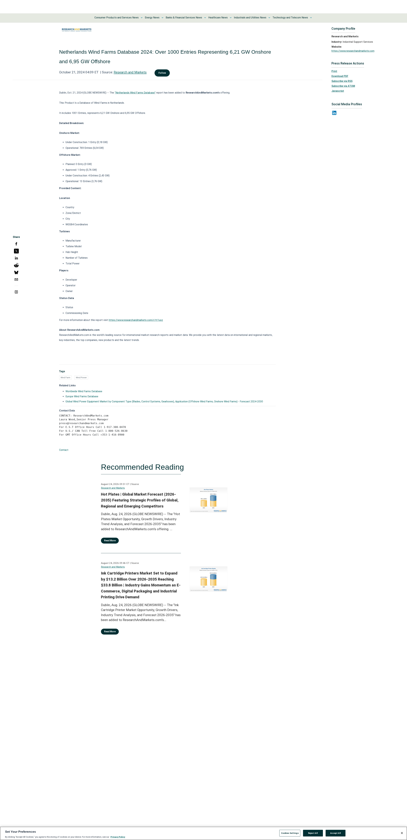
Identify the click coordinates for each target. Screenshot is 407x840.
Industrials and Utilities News (250, 17)
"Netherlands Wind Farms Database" (135, 92)
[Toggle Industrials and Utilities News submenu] (269, 17)
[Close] (401, 833)
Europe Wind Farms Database (82, 396)
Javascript (337, 90)
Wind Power (81, 377)
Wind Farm (65, 377)
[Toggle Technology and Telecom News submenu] (311, 17)
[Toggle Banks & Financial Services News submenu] (205, 17)
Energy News (152, 17)
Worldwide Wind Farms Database (84, 391)
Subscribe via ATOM (343, 85)
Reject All (313, 833)
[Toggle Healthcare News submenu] (230, 17)
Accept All (335, 833)
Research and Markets (130, 72)
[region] (203, 833)
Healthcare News (218, 17)
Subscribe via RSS (341, 81)
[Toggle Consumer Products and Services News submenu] (141, 17)
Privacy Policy (117, 837)
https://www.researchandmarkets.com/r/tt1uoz (136, 320)
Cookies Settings (290, 833)
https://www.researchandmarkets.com (352, 50)
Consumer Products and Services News (116, 17)
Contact (63, 449)
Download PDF (339, 76)
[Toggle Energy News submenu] (162, 17)
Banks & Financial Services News (184, 17)
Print (334, 71)
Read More (110, 540)
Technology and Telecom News (290, 17)
